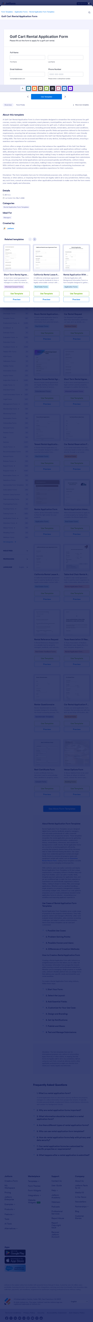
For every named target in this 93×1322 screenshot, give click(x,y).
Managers (8, 217)
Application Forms (21, 12)
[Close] (88, 3)
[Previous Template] (28, 96)
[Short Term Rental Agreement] (16, 257)
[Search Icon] (89, 12)
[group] (17, 274)
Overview (8, 105)
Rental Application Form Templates (41, 12)
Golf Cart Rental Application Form (19, 16)
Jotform (10, 228)
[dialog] (46, 661)
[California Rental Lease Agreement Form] (46, 257)
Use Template (46, 97)
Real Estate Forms (41, 287)
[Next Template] (65, 96)
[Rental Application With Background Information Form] (76, 257)
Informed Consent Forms (14, 287)
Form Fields (20, 105)
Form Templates (7, 12)
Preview (17, 299)
